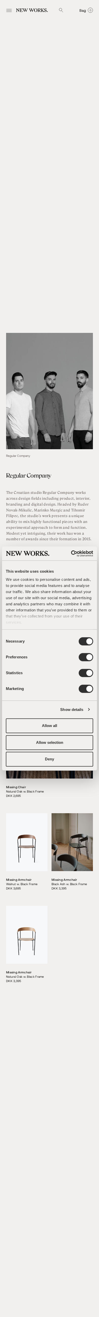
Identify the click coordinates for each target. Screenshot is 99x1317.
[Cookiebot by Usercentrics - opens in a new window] (71, 553)
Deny (49, 759)
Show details (71, 709)
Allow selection (49, 742)
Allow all (49, 725)
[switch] (86, 657)
